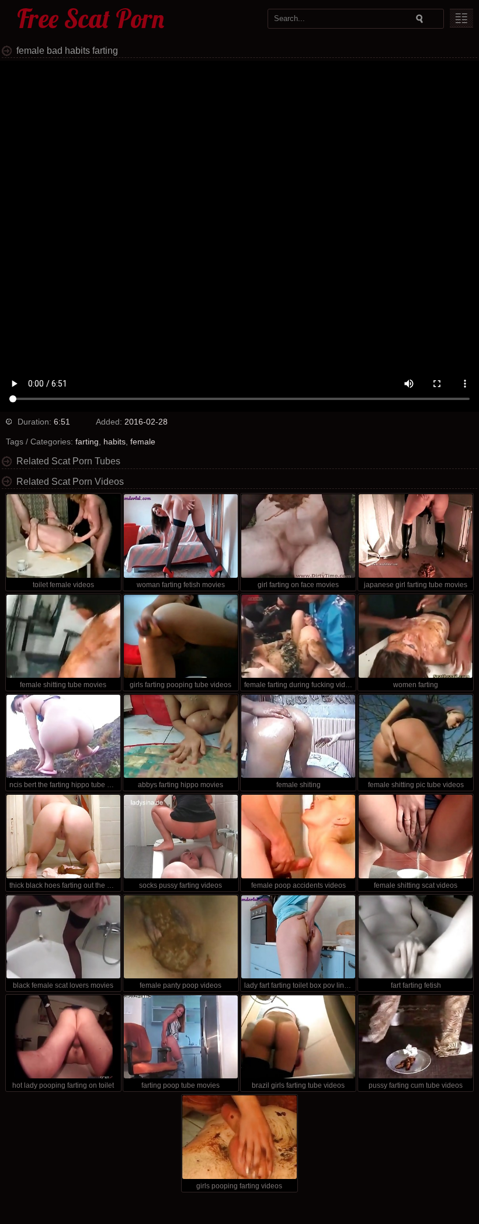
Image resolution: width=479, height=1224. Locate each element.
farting (87, 441)
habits (114, 441)
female (142, 441)
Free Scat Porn (90, 18)
